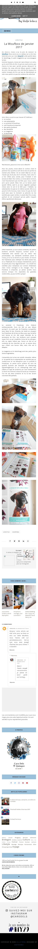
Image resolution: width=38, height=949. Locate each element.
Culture (26, 839)
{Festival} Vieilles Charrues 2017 (20, 809)
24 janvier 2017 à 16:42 (22, 628)
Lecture (33, 842)
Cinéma (14, 840)
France (21, 842)
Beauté (10, 837)
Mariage (13, 844)
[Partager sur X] (14, 541)
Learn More (16, 16)
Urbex (10, 847)
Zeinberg (17, 860)
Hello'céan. (21, 942)
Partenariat (28, 844)
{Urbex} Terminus (15, 819)
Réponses (14, 655)
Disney (8, 842)
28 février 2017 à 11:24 (21, 661)
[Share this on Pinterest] (19, 541)
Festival (14, 842)
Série (34, 844)
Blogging (17, 837)
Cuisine (19, 840)
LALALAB (21, 867)
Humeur (27, 842)
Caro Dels (20, 660)
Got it (25, 16)
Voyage (15, 846)
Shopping (15, 532)
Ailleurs (4, 837)
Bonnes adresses (29, 837)
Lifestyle (19, 40)
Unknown (12, 628)
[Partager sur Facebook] (10, 541)
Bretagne (6, 839)
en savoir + (19, 768)
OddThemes (19, 945)
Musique (20, 844)
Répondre (12, 650)
